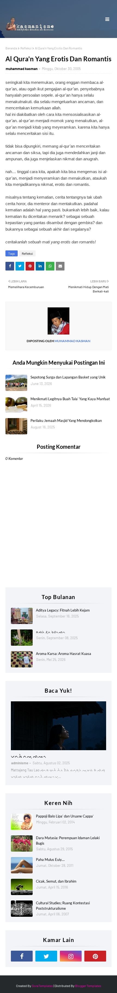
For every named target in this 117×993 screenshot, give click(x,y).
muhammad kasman (22, 68)
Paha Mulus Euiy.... (50, 859)
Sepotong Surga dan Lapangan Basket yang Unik (68, 377)
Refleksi (26, 48)
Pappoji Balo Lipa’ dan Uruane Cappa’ (65, 816)
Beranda (11, 48)
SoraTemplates (42, 986)
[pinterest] (95, 956)
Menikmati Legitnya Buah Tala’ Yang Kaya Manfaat (70, 399)
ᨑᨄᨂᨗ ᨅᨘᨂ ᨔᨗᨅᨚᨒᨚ (51, 632)
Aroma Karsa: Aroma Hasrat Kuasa (63, 653)
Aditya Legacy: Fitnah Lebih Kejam (63, 610)
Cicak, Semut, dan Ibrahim (56, 881)
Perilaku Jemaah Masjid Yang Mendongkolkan (66, 420)
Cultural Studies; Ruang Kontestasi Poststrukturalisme (63, 906)
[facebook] (22, 956)
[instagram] (71, 956)
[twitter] (46, 956)
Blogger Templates (88, 986)
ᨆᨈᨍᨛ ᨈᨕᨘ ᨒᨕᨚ (29, 756)
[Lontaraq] (58, 725)
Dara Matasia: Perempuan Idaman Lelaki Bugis (68, 840)
